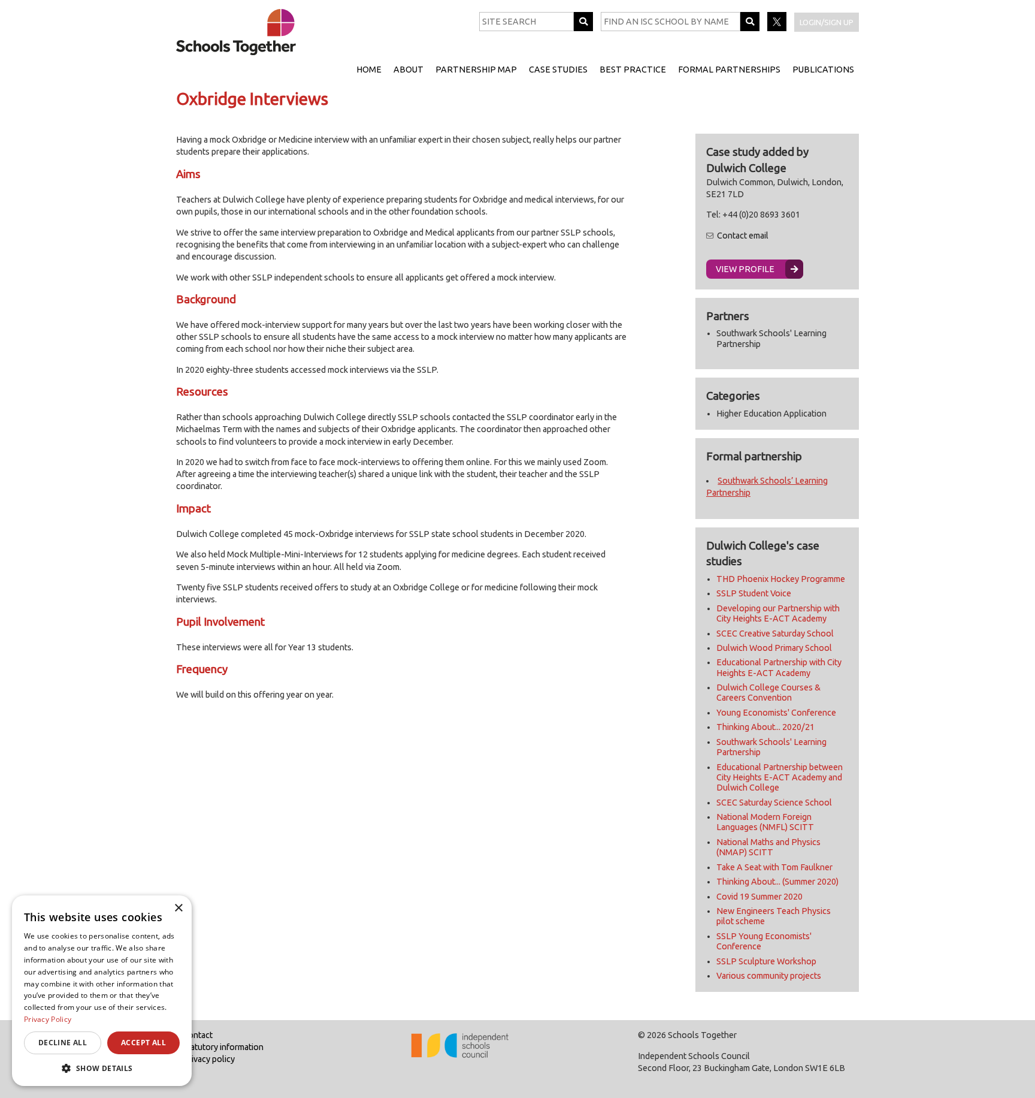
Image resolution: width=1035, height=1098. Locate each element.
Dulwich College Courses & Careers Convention (768, 692)
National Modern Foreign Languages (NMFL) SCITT (765, 822)
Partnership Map (476, 69)
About (408, 69)
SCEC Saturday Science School (774, 802)
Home (369, 69)
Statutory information (223, 1047)
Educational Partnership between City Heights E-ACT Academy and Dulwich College (779, 777)
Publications (823, 69)
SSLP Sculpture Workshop (766, 961)
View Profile (745, 269)
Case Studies (558, 69)
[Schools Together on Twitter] (777, 28)
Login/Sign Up (827, 22)
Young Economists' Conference (776, 712)
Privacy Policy (47, 1019)
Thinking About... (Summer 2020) (777, 881)
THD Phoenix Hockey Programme (780, 579)
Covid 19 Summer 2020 (759, 896)
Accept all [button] (143, 1042)
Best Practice (633, 69)
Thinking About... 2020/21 (765, 727)
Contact (198, 1035)
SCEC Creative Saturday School (775, 633)
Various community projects (768, 976)
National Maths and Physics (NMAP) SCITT (768, 847)
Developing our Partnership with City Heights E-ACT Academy (778, 613)
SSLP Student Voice (753, 593)
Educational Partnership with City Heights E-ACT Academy (779, 667)
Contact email (742, 235)
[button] (102, 1068)
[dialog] (102, 990)
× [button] (178, 908)
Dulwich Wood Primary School (774, 648)
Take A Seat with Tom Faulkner (774, 867)
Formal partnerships (729, 69)
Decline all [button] (62, 1042)
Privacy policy (209, 1059)
